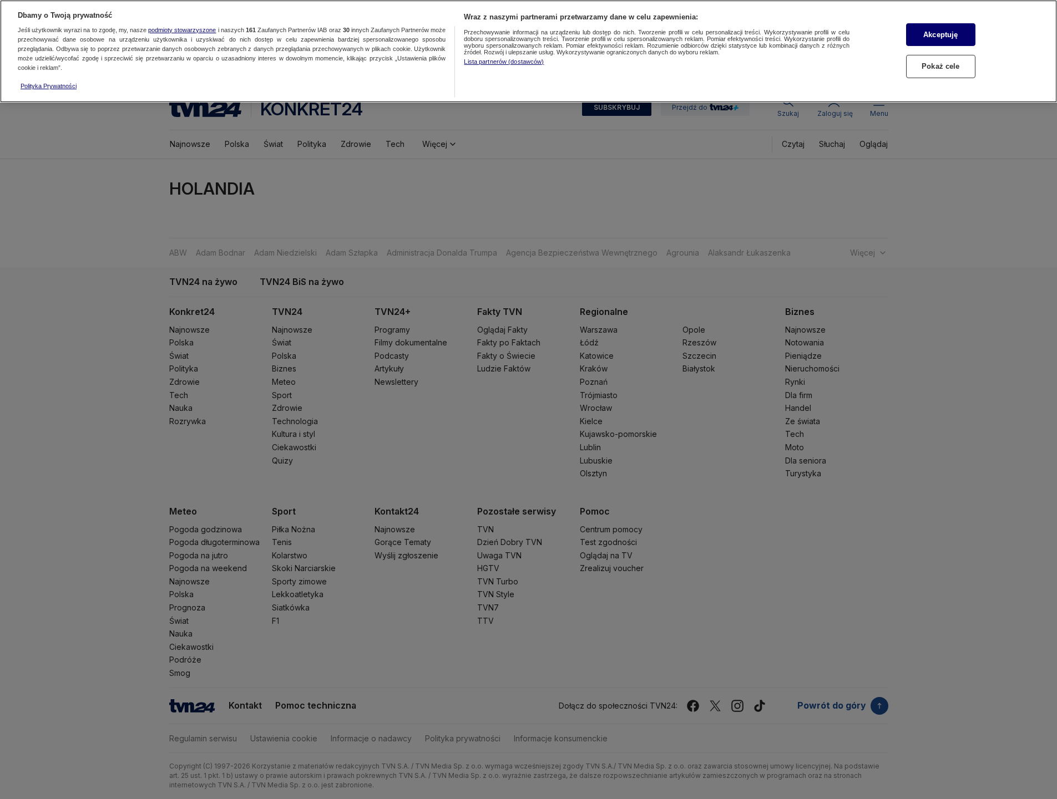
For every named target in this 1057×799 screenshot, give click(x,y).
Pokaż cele (940, 66)
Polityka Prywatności (49, 86)
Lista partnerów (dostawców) (504, 61)
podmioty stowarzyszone (182, 30)
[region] (528, 51)
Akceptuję (940, 34)
